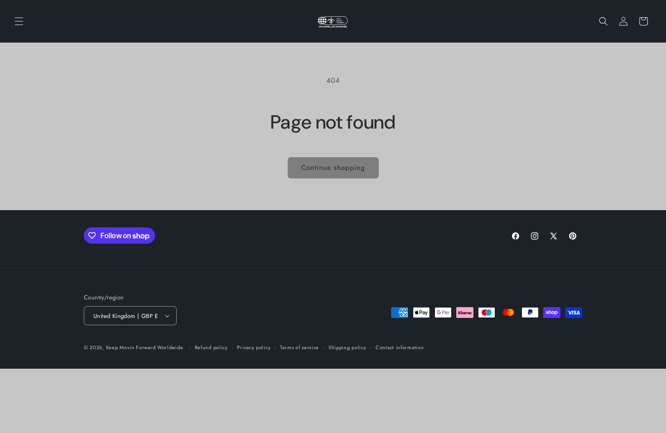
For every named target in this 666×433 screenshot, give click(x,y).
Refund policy (211, 347)
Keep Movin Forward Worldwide (144, 347)
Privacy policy (253, 347)
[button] (19, 21)
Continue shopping (333, 168)
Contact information (400, 347)
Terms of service (299, 347)
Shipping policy (347, 347)
